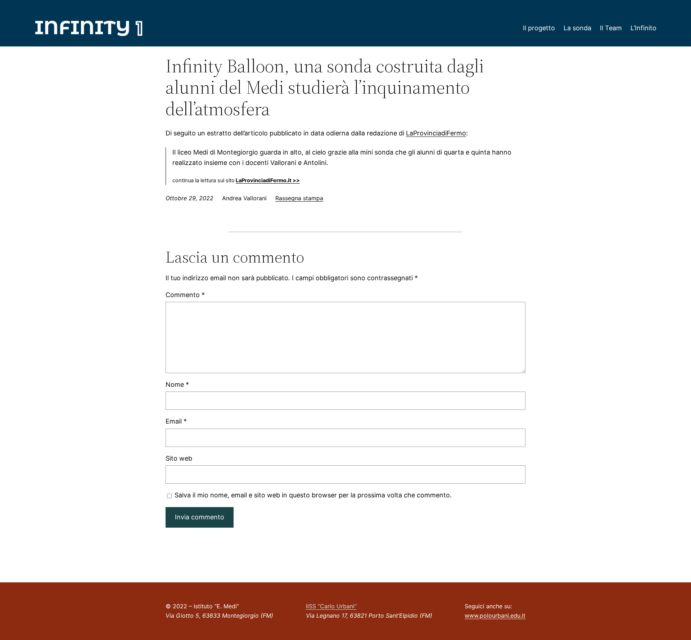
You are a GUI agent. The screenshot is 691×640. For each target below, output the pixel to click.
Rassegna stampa (299, 198)
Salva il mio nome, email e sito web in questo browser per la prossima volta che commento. (313, 495)
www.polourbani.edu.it (495, 615)
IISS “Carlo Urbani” (331, 606)
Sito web (179, 458)
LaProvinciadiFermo (436, 133)
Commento (185, 295)
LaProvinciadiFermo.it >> (268, 180)
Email (176, 421)
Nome (177, 384)
